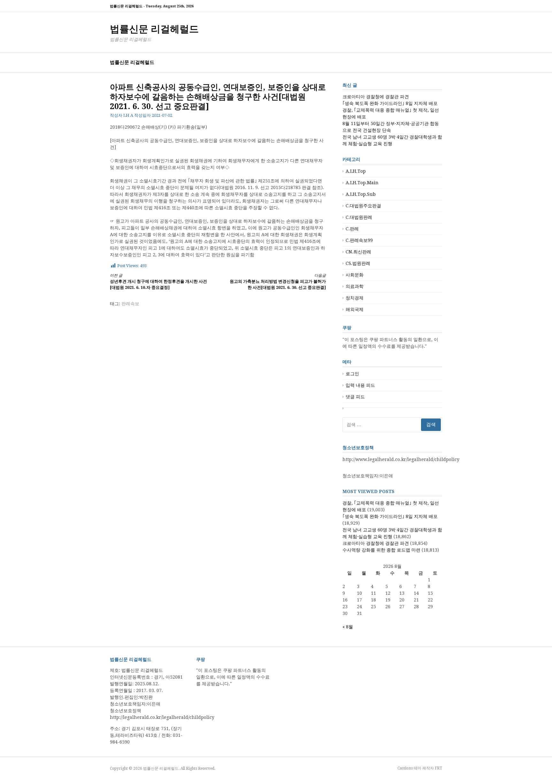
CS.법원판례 (358, 263)
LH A (128, 115)
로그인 (352, 373)
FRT (438, 768)
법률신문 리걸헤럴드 (154, 29)
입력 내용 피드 (360, 385)
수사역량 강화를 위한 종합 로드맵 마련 (381, 550)
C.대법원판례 (359, 217)
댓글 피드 (355, 396)
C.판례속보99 (359, 240)
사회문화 (355, 274)
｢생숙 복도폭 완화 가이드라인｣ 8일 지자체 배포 (390, 103)
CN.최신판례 (358, 251)
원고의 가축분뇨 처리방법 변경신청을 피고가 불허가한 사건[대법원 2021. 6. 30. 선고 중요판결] (278, 281)
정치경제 (355, 297)
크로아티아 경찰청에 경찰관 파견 (375, 96)
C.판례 (352, 228)
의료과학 (355, 286)
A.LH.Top (356, 171)
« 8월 (347, 626)
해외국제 (355, 309)
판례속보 (130, 303)
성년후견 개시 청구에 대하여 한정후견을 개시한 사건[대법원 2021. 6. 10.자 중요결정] (158, 281)
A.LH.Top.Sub (361, 194)
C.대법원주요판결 (363, 205)
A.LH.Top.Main (362, 182)
